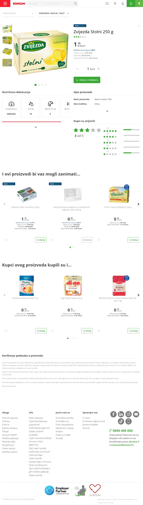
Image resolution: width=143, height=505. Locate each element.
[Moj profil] (123, 3)
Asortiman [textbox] (33, 3)
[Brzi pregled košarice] (139, 3)
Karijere (59, 431)
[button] (70, 247)
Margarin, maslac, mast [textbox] (52, 13)
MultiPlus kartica (9, 451)
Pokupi (5, 431)
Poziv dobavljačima (64, 424)
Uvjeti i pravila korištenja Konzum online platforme (40, 441)
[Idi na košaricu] (131, 3)
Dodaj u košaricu (88, 80)
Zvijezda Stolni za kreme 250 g (25, 207)
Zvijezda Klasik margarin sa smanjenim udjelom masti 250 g (71, 208)
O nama (86, 417)
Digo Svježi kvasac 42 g (71, 298)
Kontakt (59, 438)
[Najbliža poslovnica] (115, 3)
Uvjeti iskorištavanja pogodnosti (38, 423)
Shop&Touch (8, 445)
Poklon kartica (8, 448)
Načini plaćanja (36, 417)
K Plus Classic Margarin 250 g (118, 207)
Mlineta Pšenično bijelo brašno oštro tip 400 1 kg (117, 299)
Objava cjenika (35, 475)
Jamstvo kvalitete (90, 424)
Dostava (6, 421)
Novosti (86, 428)
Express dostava (9, 428)
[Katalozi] (107, 3)
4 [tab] (46, 85)
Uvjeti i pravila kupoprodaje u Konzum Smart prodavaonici (40, 461)
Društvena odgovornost (94, 421)
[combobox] (36, 3)
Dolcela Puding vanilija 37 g (25, 298)
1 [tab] (35, 85)
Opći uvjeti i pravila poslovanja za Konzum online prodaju (39, 451)
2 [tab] (39, 85)
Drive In (5, 424)
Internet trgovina (10, 417)
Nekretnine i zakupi (65, 428)
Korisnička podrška (64, 417)
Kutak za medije (63, 434)
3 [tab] (42, 85)
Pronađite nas (62, 421)
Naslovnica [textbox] (9, 13)
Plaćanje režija (8, 441)
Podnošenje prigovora (39, 427)
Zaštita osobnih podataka (36, 433)
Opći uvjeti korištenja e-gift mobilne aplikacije (40, 470)
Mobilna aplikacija (10, 438)
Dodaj (42, 240)
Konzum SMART (9, 434)
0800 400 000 (122, 430)
